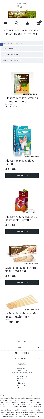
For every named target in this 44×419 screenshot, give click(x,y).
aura (7, 167)
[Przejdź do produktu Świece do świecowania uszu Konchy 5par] (22, 302)
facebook (23, 378)
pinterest (23, 385)
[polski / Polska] (21, 10)
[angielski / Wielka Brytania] (18, 10)
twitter (23, 383)
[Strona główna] (22, 14)
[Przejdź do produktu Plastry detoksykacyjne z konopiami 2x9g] (22, 83)
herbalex (8, 104)
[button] (5, 22)
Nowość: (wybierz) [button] (11, 54)
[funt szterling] (26, 10)
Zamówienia (22, 368)
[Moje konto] (27, 22)
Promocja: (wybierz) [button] (12, 60)
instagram (23, 381)
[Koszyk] (38, 22)
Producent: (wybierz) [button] (13, 43)
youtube (23, 388)
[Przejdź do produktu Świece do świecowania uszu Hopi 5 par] (22, 253)
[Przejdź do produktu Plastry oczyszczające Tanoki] (22, 140)
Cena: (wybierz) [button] (10, 49)
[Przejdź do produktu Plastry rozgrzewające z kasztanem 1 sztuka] (22, 200)
